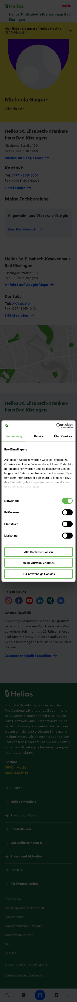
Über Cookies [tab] (63, 436)
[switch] (67, 512)
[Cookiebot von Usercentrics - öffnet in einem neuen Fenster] (56, 425)
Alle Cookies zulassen (38, 551)
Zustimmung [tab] (14, 436)
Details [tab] (38, 436)
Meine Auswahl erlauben (39, 562)
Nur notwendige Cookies (38, 573)
